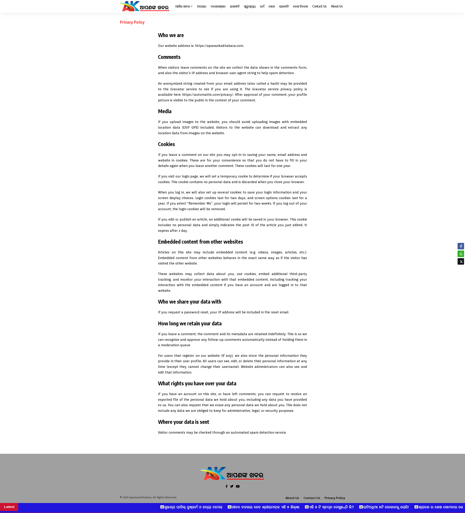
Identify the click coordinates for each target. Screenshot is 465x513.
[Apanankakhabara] (144, 6)
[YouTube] (238, 487)
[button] (461, 268)
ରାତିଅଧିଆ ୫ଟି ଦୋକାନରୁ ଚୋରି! (346, 507)
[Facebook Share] (461, 246)
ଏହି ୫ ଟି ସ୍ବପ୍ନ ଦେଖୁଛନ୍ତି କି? (290, 507)
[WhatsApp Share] (461, 254)
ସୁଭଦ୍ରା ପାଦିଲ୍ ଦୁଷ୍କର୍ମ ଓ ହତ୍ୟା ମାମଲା (153, 507)
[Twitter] (232, 487)
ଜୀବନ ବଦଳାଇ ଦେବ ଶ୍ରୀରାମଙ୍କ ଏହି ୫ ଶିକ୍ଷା (225, 507)
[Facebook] (226, 487)
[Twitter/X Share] (461, 261)
